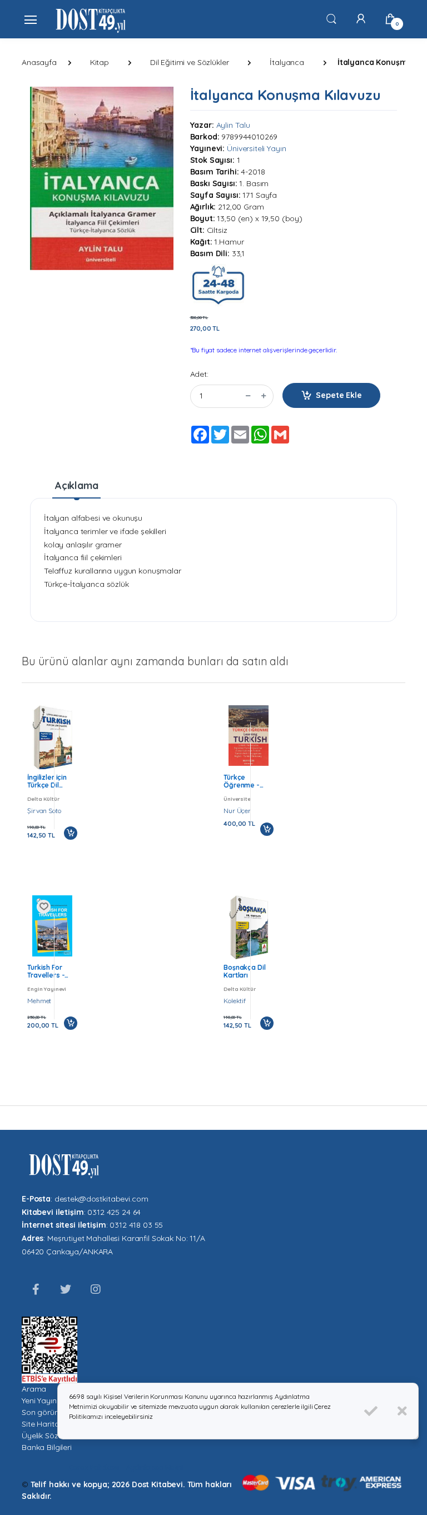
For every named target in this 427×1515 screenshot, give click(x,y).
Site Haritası (43, 1424)
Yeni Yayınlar (44, 1401)
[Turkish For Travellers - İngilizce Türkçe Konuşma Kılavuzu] (52, 925)
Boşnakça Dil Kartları (244, 971)
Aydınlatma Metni (154, 1467)
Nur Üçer (237, 810)
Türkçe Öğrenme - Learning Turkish (242, 781)
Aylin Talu (233, 125)
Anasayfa (39, 62)
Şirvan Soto (44, 810)
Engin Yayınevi (46, 988)
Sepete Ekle (338, 395)
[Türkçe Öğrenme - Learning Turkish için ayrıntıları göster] (249, 735)
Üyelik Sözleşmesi (53, 1436)
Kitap (99, 62)
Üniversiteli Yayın (256, 148)
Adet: (199, 374)
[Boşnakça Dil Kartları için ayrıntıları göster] (249, 927)
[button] (331, 18)
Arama (34, 1389)
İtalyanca (287, 62)
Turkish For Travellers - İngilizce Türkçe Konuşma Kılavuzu (52, 971)
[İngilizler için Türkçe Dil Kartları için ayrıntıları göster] (52, 738)
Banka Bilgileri (47, 1447)
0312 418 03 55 (136, 1225)
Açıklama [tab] (76, 485)
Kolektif (235, 1000)
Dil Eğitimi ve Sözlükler (189, 62)
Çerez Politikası (94, 1467)
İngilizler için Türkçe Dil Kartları (47, 781)
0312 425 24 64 (114, 1212)
